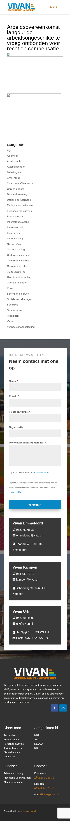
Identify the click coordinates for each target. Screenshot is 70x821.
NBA (36, 735)
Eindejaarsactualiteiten (20, 205)
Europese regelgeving (19, 210)
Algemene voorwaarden (17, 777)
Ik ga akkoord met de (32, 472)
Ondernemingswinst (18, 260)
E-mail (14, 396)
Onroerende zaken (17, 266)
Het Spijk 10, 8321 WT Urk (32, 632)
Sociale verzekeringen (19, 299)
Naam (13, 381)
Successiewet (14, 310)
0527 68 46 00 (24, 617)
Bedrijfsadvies (11, 739)
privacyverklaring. (42, 472)
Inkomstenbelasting (18, 221)
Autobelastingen (16, 166)
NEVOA (38, 743)
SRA (36, 739)
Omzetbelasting (16, 249)
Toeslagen (13, 315)
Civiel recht (13, 177)
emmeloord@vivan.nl (29, 535)
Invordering (13, 232)
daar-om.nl (29, 811)
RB (36, 748)
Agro (9, 150)
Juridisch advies (13, 748)
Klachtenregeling (13, 782)
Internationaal (15, 227)
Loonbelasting (15, 238)
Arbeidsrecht (14, 161)
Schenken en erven (18, 293)
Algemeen (12, 155)
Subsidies (12, 304)
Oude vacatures (16, 271)
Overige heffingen (17, 282)
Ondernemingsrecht (18, 255)
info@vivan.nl (51, 794)
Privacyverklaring (13, 773)
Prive (10, 288)
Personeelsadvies (14, 743)
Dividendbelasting (17, 194)
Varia (10, 321)
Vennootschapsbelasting (21, 326)
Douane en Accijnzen (19, 199)
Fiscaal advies (12, 752)
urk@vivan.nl (24, 623)
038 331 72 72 (24, 573)
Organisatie (16, 427)
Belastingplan (14, 172)
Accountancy (11, 735)
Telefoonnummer (19, 411)
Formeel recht (15, 216)
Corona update (15, 188)
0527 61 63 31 (24, 529)
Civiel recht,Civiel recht (20, 183)
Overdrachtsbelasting (19, 277)
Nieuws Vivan (14, 244)
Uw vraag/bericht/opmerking (27, 442)
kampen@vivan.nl (27, 579)
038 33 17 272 (45, 787)
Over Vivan (10, 756)
